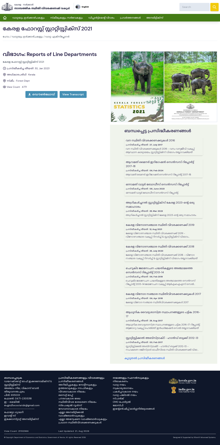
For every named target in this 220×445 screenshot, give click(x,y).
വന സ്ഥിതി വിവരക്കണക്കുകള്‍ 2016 (150, 140)
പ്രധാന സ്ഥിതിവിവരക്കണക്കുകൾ (80, 422)
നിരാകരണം (120, 381)
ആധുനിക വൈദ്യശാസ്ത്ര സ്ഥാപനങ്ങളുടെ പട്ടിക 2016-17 (163, 314)
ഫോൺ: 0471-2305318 (18, 398)
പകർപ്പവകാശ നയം (125, 391)
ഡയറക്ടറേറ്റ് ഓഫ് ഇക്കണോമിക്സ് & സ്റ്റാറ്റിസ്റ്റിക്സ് (28, 383)
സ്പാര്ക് (118, 398)
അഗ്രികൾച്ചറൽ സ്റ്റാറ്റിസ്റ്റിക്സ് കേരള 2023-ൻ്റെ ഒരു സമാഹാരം (160, 205)
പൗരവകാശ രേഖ (69, 398)
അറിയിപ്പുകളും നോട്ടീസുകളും (77, 384)
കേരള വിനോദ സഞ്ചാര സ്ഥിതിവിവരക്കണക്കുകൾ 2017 (163, 294)
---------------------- (19, 408)
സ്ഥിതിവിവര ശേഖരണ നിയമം (77, 401)
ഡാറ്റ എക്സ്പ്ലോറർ (57, 36)
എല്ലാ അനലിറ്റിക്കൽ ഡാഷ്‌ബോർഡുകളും (71, 414)
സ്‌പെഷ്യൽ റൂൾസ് (70, 405)
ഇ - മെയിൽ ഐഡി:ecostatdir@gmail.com (22, 403)
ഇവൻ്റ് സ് (10, 415)
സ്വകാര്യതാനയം (123, 388)
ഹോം (6, 36)
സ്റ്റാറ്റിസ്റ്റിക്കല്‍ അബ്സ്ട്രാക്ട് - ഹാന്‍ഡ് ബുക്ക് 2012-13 (162, 338)
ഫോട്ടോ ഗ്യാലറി (13, 412)
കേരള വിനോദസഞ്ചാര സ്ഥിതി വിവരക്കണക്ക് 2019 (160, 225)
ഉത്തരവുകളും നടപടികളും (75, 388)
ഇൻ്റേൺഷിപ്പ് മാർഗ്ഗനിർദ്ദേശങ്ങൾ (134, 408)
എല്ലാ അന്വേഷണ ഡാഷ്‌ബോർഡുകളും (82, 419)
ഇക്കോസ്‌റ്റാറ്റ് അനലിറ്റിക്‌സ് (21, 419)
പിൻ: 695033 (12, 395)
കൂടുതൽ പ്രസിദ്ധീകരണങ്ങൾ (144, 358)
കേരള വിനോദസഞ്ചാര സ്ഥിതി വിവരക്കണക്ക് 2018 (160, 246)
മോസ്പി (118, 405)
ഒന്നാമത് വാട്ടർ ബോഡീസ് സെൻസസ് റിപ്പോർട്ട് (157, 184)
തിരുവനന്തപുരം (14, 391)
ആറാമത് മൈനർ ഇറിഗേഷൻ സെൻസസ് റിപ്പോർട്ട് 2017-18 (160, 164)
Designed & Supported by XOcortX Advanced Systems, (194, 437)
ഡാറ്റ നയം (119, 384)
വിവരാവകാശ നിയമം (71, 391)
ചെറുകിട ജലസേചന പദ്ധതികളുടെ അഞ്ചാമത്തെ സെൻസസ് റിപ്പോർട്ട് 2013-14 (159, 270)
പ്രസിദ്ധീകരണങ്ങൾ (70, 381)
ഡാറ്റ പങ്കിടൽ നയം (125, 395)
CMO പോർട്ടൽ (122, 401)
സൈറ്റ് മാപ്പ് (65, 395)
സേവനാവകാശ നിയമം (73, 408)
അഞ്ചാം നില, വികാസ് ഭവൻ (21, 388)
